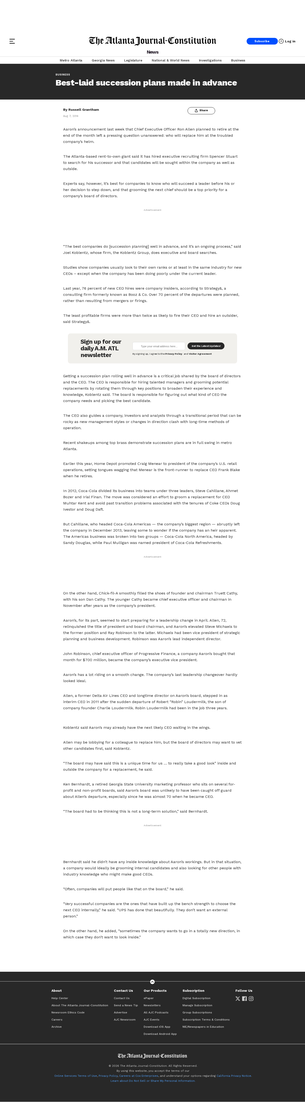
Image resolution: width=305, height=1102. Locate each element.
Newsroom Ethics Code (68, 1012)
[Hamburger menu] (12, 41)
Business (238, 60)
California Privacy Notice (234, 1075)
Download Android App (160, 1034)
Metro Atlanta (71, 60)
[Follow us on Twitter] (237, 998)
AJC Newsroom (125, 1019)
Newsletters (152, 1005)
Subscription (193, 990)
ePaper (149, 998)
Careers (56, 1019)
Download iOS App (157, 1026)
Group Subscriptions (197, 1012)
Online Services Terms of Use (75, 1075)
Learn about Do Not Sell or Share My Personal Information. (153, 1080)
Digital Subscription (196, 998)
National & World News (170, 60)
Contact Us (123, 990)
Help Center (59, 998)
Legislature (133, 60)
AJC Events (151, 1019)
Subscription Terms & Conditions (206, 1019)
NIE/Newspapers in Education (203, 1026)
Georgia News (103, 60)
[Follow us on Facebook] (244, 998)
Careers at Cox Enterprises (138, 1075)
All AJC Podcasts (156, 1012)
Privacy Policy (108, 1075)
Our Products (155, 990)
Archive (56, 1026)
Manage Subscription (197, 1005)
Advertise (120, 1012)
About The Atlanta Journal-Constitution (79, 1005)
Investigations (210, 60)
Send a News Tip (126, 1005)
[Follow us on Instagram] (251, 998)
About (56, 990)
